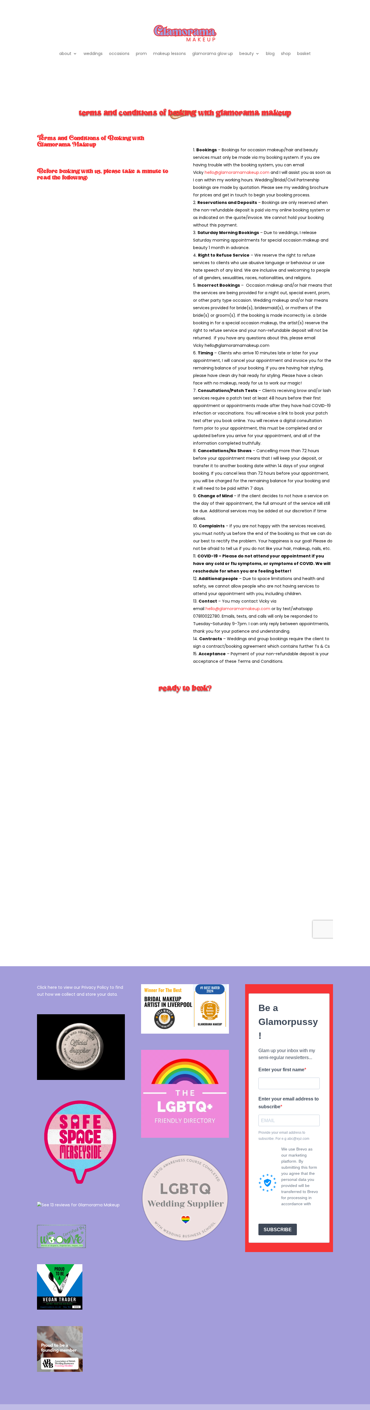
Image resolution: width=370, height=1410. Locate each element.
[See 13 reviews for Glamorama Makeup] (78, 1205)
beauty (246, 53)
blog (270, 53)
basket (304, 53)
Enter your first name (281, 1069)
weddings (93, 53)
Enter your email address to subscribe (288, 1102)
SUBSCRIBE (278, 1229)
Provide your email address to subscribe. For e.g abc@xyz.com (283, 1135)
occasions (119, 53)
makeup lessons (169, 53)
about (65, 53)
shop (286, 53)
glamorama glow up (212, 53)
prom (141, 53)
